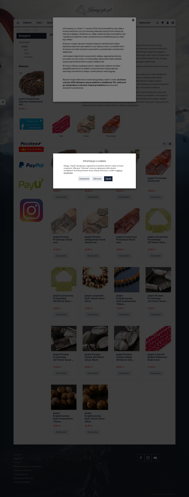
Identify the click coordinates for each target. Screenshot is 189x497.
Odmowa (97, 179)
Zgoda (108, 179)
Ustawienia (84, 179)
